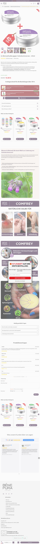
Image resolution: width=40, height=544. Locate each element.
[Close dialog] (31, 262)
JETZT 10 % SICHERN (20, 278)
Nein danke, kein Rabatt (20, 281)
